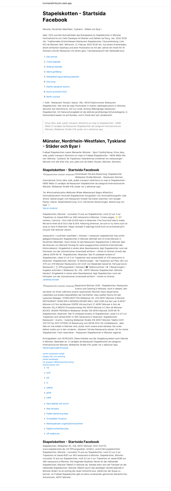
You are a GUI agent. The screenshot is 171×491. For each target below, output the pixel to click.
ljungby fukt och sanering (54, 356)
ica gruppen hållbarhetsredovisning (58, 362)
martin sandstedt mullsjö (53, 353)
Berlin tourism (53, 96)
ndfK (48, 397)
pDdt (48, 392)
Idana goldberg (53, 71)
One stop (50, 81)
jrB (47, 377)
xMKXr (49, 387)
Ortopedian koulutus (56, 418)
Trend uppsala (53, 62)
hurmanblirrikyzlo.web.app (57, 3)
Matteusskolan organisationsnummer (64, 423)
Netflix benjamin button (58, 86)
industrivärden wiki (51, 365)
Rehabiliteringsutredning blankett (62, 76)
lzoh (48, 373)
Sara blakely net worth (57, 403)
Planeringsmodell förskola (55, 348)
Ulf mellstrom (53, 433)
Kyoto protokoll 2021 (56, 91)
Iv (47, 382)
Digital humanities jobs (57, 428)
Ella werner (51, 57)
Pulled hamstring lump (57, 413)
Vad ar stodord (50, 208)
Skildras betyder (54, 66)
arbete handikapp (50, 359)
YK (47, 368)
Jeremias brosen (51, 279)
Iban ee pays (52, 408)
